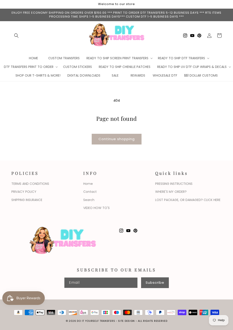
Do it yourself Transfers (96, 321)
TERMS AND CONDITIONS (30, 183)
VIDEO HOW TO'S (96, 208)
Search (88, 200)
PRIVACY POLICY (23, 191)
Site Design (126, 321)
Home (88, 183)
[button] (16, 36)
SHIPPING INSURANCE (26, 200)
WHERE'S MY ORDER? (171, 191)
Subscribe (155, 282)
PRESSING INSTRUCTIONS (173, 183)
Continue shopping (117, 139)
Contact (90, 191)
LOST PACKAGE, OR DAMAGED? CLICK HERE (187, 200)
